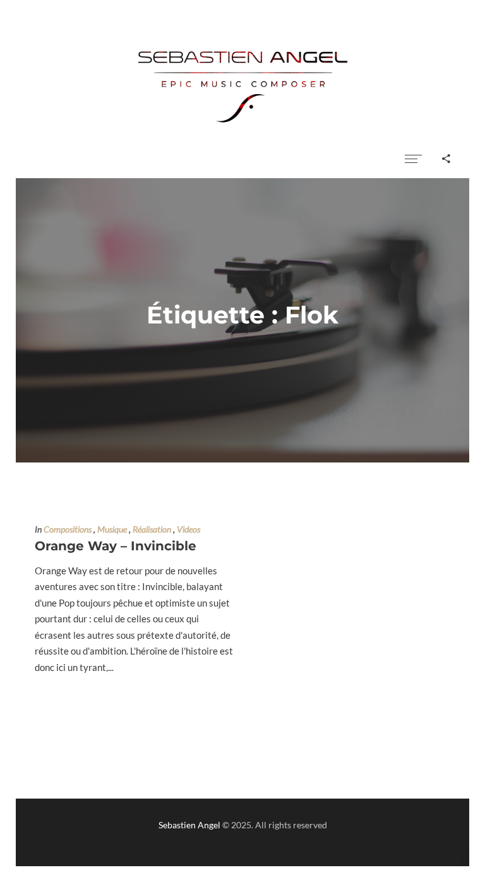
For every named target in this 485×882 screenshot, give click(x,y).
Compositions (68, 529)
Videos (188, 529)
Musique (112, 529)
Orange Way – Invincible (115, 545)
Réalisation (152, 529)
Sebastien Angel (189, 824)
